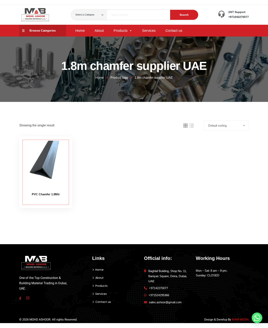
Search (184, 14)
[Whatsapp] (257, 317)
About (99, 31)
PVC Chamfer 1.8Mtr (46, 194)
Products (121, 31)
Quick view (62, 163)
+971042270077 (238, 16)
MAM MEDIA (240, 319)
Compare (62, 145)
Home (80, 31)
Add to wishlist (62, 154)
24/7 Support (236, 12)
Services (149, 31)
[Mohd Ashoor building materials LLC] (35, 15)
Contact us (173, 31)
